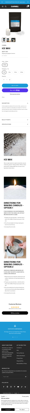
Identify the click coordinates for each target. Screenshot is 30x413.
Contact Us (19, 347)
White (4, 64)
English (16, 393)
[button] (4, 396)
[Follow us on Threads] (7, 387)
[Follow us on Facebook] (4, 387)
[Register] (25, 376)
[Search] (5, 6)
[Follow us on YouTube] (18, 387)
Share (3, 97)
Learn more (22, 2)
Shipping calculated (6, 53)
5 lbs (10, 72)
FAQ (18, 350)
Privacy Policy (20, 358)
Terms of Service (20, 353)
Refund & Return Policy (22, 363)
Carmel (4, 45)
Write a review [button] (15, 313)
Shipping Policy (20, 361)
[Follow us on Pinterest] (14, 387)
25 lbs (21, 72)
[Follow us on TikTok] (22, 387)
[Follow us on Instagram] (11, 387)
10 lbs (15, 72)
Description (5, 103)
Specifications (6, 124)
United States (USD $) (7, 393)
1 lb (4, 72)
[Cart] (27, 6)
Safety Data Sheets (21, 355)
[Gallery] (15, 27)
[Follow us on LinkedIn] (25, 387)
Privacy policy (25, 396)
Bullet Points (6, 119)
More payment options (15, 94)
